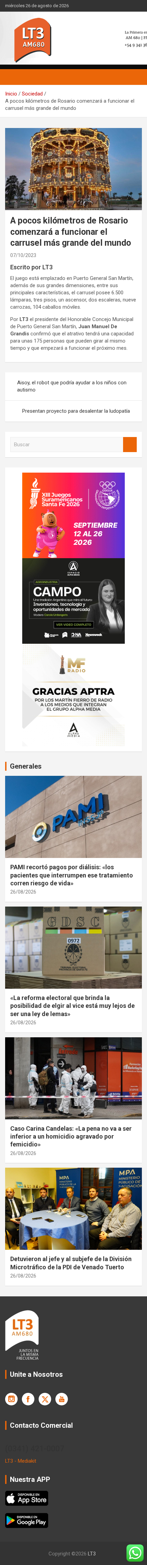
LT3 (92, 1554)
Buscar (130, 444)
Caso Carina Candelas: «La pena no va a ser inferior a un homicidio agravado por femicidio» (71, 1136)
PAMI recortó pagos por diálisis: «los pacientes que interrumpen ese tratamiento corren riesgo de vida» (71, 875)
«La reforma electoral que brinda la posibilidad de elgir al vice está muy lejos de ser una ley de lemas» (72, 1005)
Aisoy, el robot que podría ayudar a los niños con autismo (71, 386)
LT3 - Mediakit (20, 1461)
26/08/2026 (23, 892)
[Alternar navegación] (13, 77)
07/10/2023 (23, 255)
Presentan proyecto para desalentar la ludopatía (76, 411)
